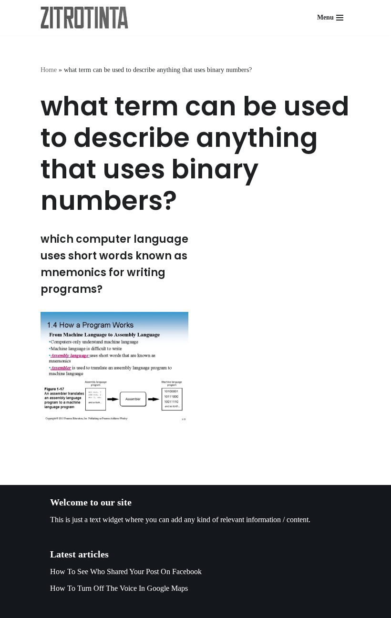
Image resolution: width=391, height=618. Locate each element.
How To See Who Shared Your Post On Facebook (126, 571)
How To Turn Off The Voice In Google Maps (119, 588)
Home (49, 69)
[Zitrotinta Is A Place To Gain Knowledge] (87, 18)
